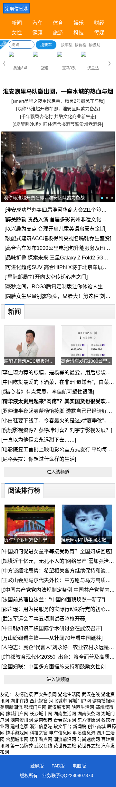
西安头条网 (45, 694)
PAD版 (58, 765)
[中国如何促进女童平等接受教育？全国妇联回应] (56, 551)
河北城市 (58, 700)
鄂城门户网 (35, 707)
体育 (58, 23)
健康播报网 (103, 700)
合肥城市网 (17, 739)
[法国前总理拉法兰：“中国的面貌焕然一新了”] (53, 599)
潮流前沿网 (64, 739)
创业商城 (97, 726)
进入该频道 (58, 471)
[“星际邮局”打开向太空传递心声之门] (46, 277)
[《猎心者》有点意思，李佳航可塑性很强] (47, 391)
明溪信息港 (84, 732)
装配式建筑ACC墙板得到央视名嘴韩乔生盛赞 (29, 361)
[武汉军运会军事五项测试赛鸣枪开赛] (43, 619)
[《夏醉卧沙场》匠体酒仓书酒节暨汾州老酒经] (58, 124)
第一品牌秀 (21, 745)
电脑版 (79, 765)
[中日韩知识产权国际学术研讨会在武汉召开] (51, 628)
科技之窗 (39, 732)
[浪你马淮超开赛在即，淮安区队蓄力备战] (58, 108)
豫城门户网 (17, 713)
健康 (37, 32)
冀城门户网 (79, 700)
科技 (78, 32)
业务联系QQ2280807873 (67, 775)
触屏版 (37, 765)
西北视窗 (39, 700)
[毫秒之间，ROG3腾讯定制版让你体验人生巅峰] (59, 286)
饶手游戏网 (17, 732)
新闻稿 (79, 726)
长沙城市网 (41, 713)
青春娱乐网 (64, 720)
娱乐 (78, 23)
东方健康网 (88, 720)
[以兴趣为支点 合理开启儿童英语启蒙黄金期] (55, 229)
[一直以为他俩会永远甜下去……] (38, 440)
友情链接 (24, 694)
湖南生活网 (64, 713)
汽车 (37, 23)
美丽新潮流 (11, 707)
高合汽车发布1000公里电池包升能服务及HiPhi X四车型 (86, 361)
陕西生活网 (83, 707)
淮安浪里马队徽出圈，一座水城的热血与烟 (58, 92)
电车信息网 (60, 732)
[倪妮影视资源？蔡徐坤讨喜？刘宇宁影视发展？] (56, 430)
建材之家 (19, 726)
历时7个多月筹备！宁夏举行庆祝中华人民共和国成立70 (29, 539)
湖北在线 (19, 700)
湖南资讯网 (21, 720)
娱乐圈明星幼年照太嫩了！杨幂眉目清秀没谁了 (86, 539)
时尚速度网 (88, 739)
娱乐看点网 (41, 739)
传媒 (99, 32)
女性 (17, 32)
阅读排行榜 (24, 490)
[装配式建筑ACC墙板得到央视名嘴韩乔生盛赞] (58, 238)
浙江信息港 (41, 726)
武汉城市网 (59, 707)
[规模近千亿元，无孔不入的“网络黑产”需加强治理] (58, 561)
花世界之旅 (64, 745)
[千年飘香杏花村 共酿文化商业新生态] (58, 116)
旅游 (58, 32)
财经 (99, 23)
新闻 (17, 23)
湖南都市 (43, 720)
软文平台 (62, 726)
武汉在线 (91, 694)
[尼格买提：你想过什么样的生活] (38, 459)
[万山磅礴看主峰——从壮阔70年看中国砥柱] (51, 638)
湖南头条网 (88, 713)
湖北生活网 (69, 694)
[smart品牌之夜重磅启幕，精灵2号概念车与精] (58, 101)
